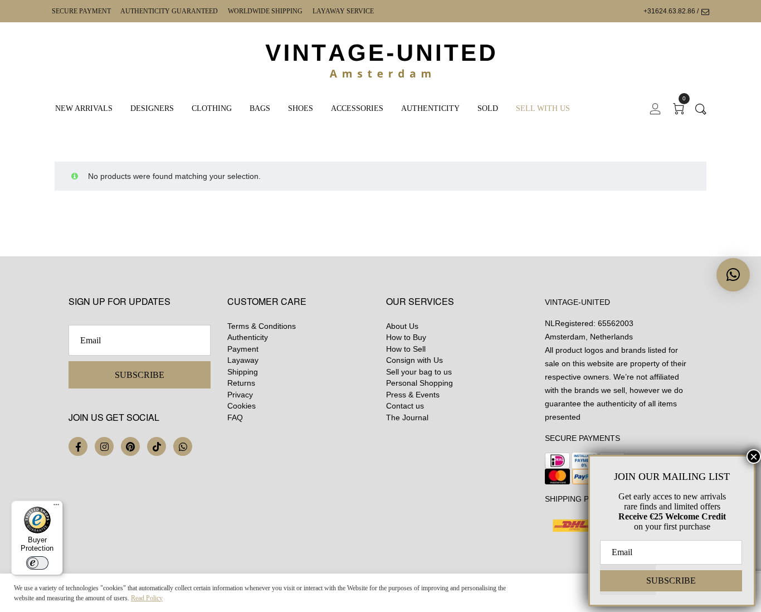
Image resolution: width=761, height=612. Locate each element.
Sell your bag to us (419, 371)
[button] (733, 275)
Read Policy (147, 598)
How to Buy (406, 337)
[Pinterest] (130, 446)
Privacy (240, 394)
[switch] (37, 563)
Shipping (242, 371)
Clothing (212, 108)
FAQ (235, 417)
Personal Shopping (419, 382)
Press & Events (413, 394)
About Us (402, 326)
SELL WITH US (543, 108)
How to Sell (406, 348)
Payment (242, 348)
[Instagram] (104, 446)
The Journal (407, 417)
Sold (487, 108)
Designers (152, 108)
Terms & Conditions (261, 326)
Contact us (405, 405)
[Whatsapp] (182, 446)
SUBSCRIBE (139, 375)
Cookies (241, 405)
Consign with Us (414, 360)
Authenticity (430, 108)
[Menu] (56, 507)
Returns (241, 382)
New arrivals (84, 108)
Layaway (242, 360)
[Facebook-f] (78, 446)
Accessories (357, 108)
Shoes (300, 108)
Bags (260, 108)
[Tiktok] (156, 446)
